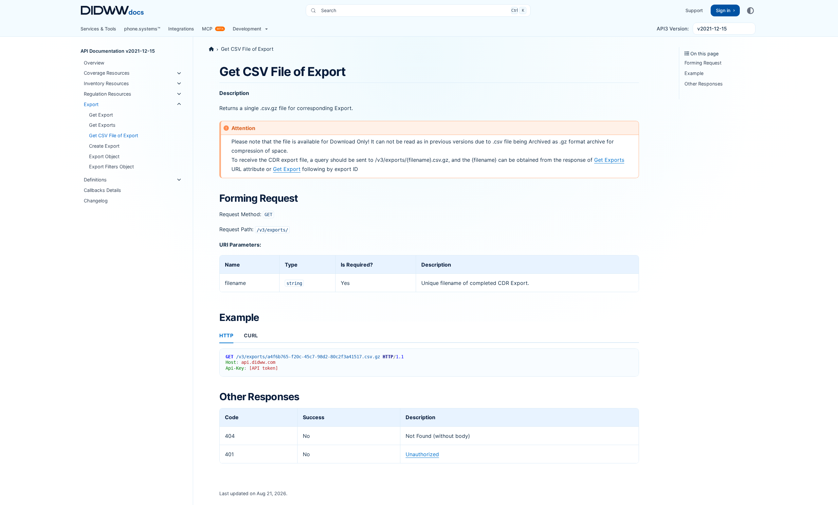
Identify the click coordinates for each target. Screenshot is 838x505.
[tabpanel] (429, 360)
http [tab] (226, 335)
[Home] (211, 49)
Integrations (181, 28)
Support (694, 10)
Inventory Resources (106, 83)
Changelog (96, 200)
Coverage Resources (107, 73)
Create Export (104, 146)
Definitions (95, 179)
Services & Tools (98, 28)
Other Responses (703, 83)
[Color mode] (750, 10)
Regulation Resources (107, 94)
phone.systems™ (142, 28)
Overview (94, 62)
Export (91, 104)
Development (247, 28)
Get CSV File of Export (113, 135)
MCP (207, 28)
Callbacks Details (102, 190)
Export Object (104, 156)
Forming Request (702, 62)
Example (693, 73)
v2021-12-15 (712, 29)
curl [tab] (251, 335)
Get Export (101, 115)
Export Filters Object (111, 166)
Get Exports (102, 125)
